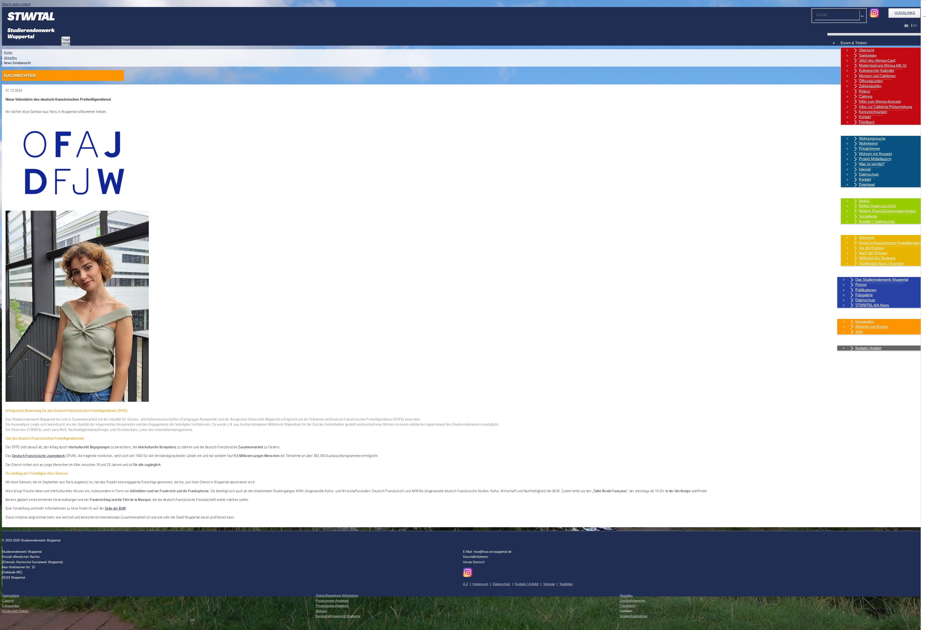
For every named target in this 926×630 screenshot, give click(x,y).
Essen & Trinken (854, 43)
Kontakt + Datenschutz (877, 221)
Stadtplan (566, 584)
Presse (861, 285)
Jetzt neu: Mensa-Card (877, 60)
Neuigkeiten (864, 321)
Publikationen (865, 290)
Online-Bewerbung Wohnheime (337, 595)
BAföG (864, 201)
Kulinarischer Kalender (876, 71)
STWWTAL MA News (872, 305)
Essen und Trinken (15, 611)
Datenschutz (869, 174)
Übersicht (866, 50)
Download (867, 184)
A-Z (465, 584)
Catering (865, 96)
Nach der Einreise (873, 253)
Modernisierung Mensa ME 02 (882, 65)
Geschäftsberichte (632, 600)
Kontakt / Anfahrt (854, 341)
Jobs (859, 332)
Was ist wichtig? (871, 164)
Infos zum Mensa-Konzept (880, 101)
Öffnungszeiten (871, 81)
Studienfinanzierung (633, 616)
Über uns (848, 272)
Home (8, 52)
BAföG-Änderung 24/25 (877, 206)
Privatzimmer (869, 148)
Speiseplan (867, 55)
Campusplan (11, 606)
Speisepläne (10, 595)
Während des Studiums (877, 258)
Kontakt (865, 117)
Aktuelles (848, 314)
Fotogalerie (864, 295)
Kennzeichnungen (873, 112)
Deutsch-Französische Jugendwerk (38, 456)
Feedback (867, 122)
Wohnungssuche (872, 138)
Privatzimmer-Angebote (332, 606)
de (906, 25)
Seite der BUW (115, 508)
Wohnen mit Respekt (875, 154)
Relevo (864, 91)
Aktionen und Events (871, 327)
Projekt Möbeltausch (875, 159)
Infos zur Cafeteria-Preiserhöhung (885, 107)
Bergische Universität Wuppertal (338, 616)
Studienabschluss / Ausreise (881, 263)
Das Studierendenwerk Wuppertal (881, 279)
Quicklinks (905, 13)
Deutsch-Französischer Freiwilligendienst (891, 243)
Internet (865, 169)
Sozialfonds (868, 216)
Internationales (852, 230)
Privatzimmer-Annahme (332, 600)
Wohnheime (868, 143)
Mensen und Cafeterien (877, 76)
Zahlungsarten (870, 86)
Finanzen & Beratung (857, 194)
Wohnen (847, 131)
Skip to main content (16, 4)
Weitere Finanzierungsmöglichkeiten (887, 211)
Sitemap (549, 584)
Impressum (480, 584)
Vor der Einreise (871, 248)
